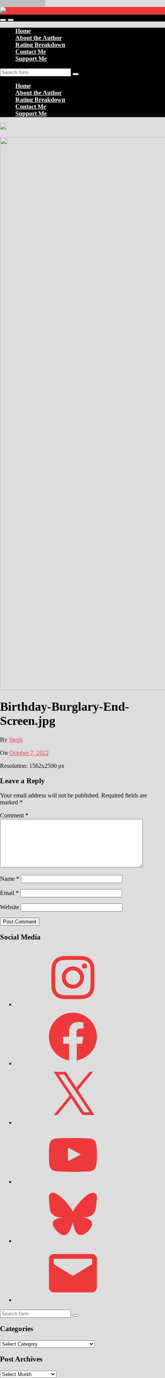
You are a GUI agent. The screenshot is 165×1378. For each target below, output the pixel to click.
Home (23, 31)
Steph (16, 739)
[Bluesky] (72, 1240)
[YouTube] (72, 1181)
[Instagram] (72, 1004)
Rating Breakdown (40, 44)
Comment (14, 815)
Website (9, 907)
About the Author (38, 38)
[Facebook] (72, 1063)
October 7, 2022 (29, 752)
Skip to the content (22, 3)
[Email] (72, 1300)
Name (9, 878)
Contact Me (30, 51)
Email (9, 893)
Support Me (31, 58)
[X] (72, 1122)
